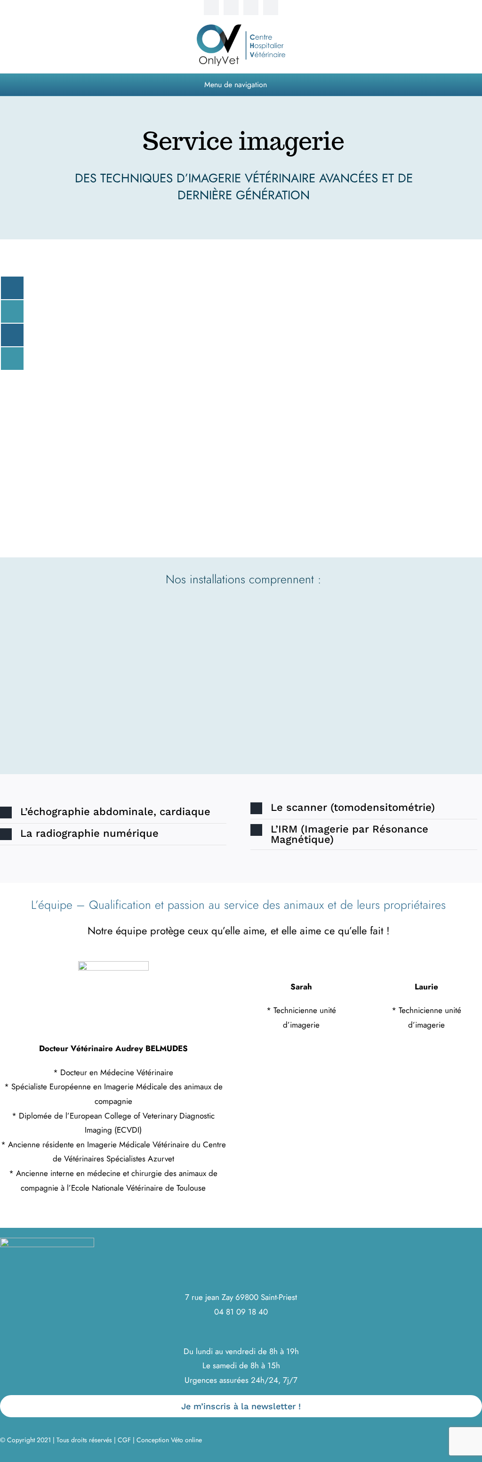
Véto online (186, 1440)
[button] (113, 812)
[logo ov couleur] (241, 28)
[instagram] (231, 7)
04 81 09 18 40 (241, 1311)
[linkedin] (270, 7)
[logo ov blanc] (47, 1241)
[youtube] (250, 7)
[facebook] (211, 7)
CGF (124, 1440)
